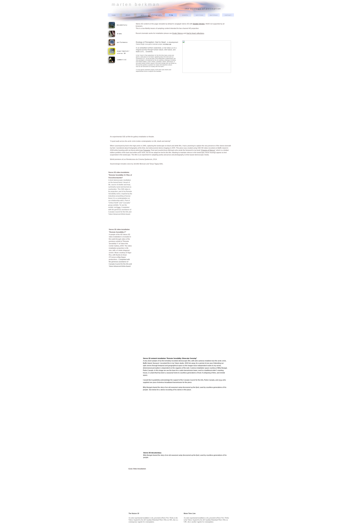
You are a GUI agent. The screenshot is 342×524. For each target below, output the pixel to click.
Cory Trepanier (144, 150)
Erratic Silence (177, 33)
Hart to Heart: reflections (195, 33)
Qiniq (220, 380)
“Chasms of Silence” (208, 150)
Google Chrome (199, 24)
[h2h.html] (206, 72)
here (119, 207)
